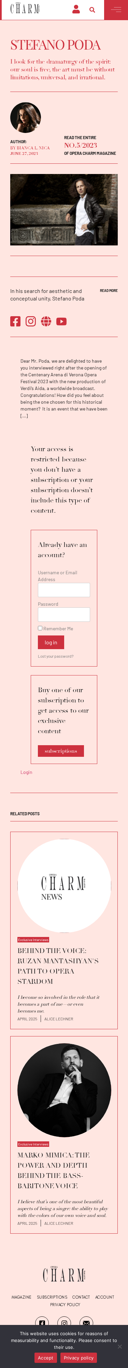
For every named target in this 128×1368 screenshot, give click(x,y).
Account (104, 1297)
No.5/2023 (80, 146)
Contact (81, 1297)
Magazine (22, 1297)
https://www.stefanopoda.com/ (46, 321)
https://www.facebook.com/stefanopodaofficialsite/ (15, 321)
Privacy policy (79, 1357)
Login (26, 772)
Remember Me (57, 628)
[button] (92, 10)
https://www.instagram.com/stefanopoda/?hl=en (31, 321)
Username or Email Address (57, 575)
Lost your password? (55, 656)
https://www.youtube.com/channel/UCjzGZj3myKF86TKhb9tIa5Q (61, 321)
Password (48, 604)
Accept (46, 1357)
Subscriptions (52, 1297)
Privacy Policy (65, 1304)
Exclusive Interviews (33, 940)
